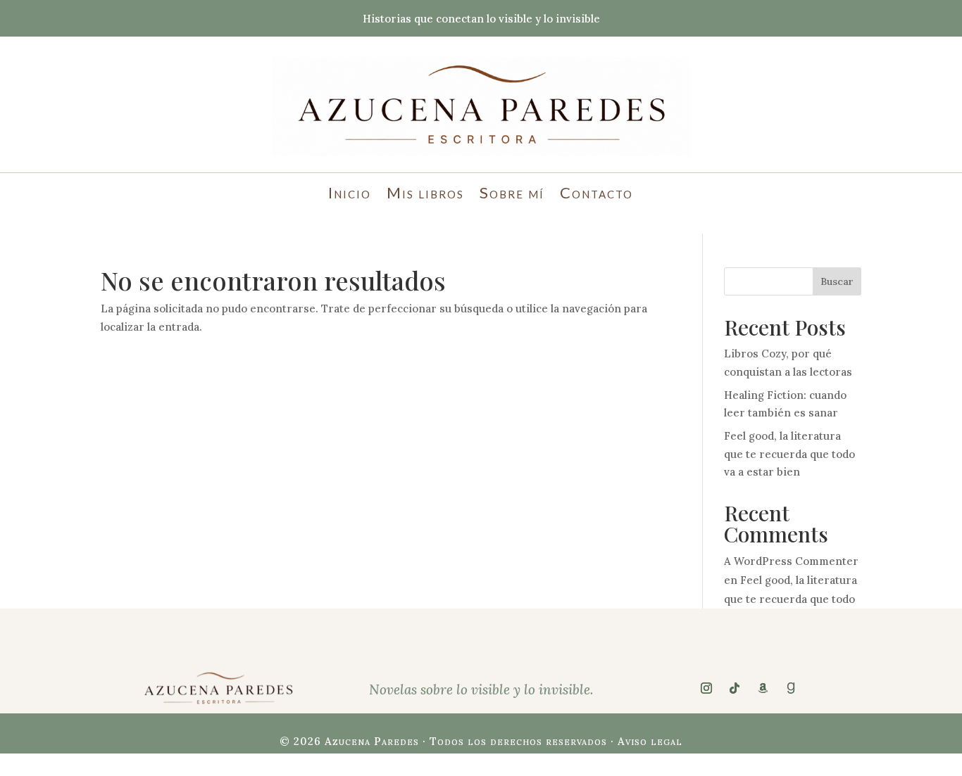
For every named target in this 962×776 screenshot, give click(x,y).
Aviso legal (650, 741)
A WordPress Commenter (791, 561)
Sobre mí (512, 195)
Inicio (349, 195)
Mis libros (425, 195)
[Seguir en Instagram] (706, 688)
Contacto (596, 195)
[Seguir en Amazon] (762, 688)
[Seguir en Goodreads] (791, 688)
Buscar (837, 281)
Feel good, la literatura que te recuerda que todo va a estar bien (789, 453)
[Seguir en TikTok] (734, 688)
